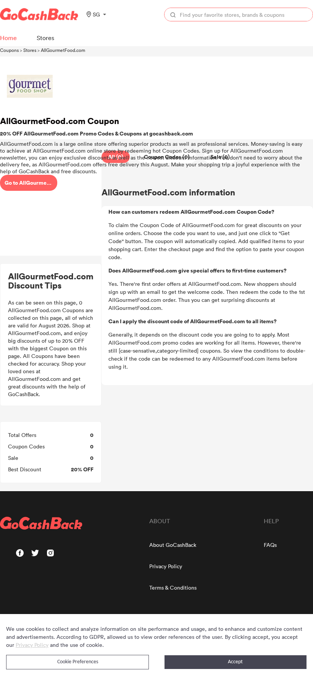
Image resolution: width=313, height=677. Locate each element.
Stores (29, 50)
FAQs (270, 544)
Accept (235, 662)
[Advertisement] (50, 203)
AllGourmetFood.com (63, 50)
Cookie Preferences (77, 662)
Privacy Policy (165, 566)
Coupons (9, 50)
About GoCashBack (172, 544)
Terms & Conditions (173, 587)
